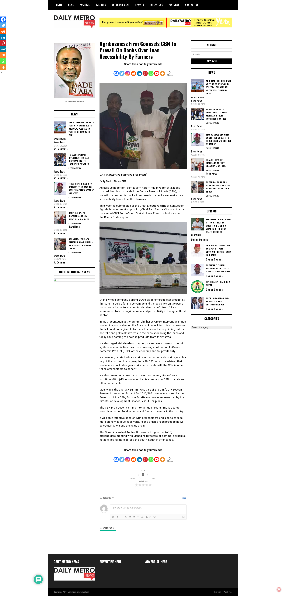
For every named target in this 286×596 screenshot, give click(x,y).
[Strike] (126, 517)
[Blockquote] (138, 517)
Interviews (156, 4)
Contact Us (191, 4)
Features (174, 4)
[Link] (146, 517)
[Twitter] (122, 71)
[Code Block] (142, 517)
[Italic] (117, 517)
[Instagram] (127, 71)
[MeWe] (3, 49)
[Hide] (1, 73)
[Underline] (121, 517)
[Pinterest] (145, 71)
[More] (162, 71)
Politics (85, 4)
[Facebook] (116, 71)
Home (59, 4)
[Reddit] (133, 71)
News (71, 4)
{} (150, 517)
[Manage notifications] (279, 589)
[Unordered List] (134, 517)
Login (184, 497)
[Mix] (3, 55)
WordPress (228, 591)
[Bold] (113, 517)
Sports (139, 4)
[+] (154, 517)
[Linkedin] (139, 71)
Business (100, 4)
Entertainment (121, 4)
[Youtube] (156, 71)
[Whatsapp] (151, 71)
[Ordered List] (130, 517)
